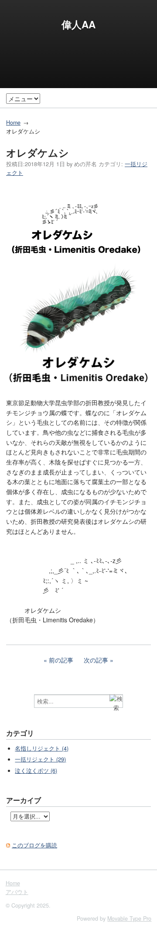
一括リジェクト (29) (40, 759)
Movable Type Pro (129, 918)
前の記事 (61, 659)
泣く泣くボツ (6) (36, 771)
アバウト (17, 892)
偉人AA (78, 24)
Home (13, 122)
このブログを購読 (34, 845)
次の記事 (96, 659)
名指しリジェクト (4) (41, 748)
